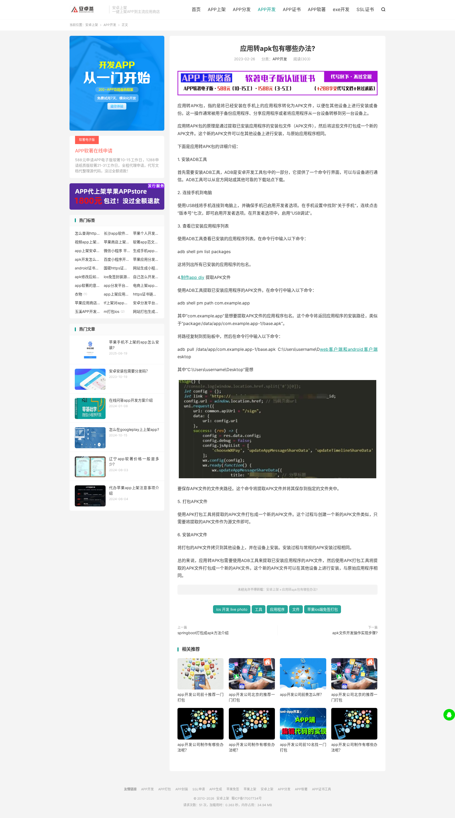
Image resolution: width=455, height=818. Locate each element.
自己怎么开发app (146, 276)
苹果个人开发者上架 (146, 233)
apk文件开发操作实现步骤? (355, 632)
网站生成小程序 (146, 268)
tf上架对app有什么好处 (117, 302)
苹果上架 (250, 789)
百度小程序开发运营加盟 (117, 259)
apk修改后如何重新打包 (88, 276)
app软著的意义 (88, 285)
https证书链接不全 (146, 294)
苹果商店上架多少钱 (117, 242)
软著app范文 (146, 242)
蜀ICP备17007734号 (246, 798)
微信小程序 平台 (117, 250)
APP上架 (217, 9)
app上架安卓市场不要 (88, 250)
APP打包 (164, 789)
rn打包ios (114, 311)
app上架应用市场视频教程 (117, 294)
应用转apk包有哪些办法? (277, 48)
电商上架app (146, 285)
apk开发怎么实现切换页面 (88, 259)
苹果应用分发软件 (146, 259)
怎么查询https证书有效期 (88, 233)
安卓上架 (88, 9)
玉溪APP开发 (88, 311)
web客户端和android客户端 (349, 349)
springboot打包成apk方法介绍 (203, 632)
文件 (296, 609)
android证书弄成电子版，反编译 (88, 268)
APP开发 (267, 9)
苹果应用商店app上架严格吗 (88, 302)
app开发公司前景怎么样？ (302, 694)
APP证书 (292, 9)
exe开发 (341, 9)
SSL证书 (365, 9)
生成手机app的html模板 (146, 250)
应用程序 (277, 609)
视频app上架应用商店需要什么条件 (88, 242)
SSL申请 (198, 789)
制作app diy (192, 277)
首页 (196, 9)
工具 (258, 609)
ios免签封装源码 (117, 276)
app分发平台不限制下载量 (117, 285)
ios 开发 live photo (231, 609)
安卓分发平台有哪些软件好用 (146, 302)
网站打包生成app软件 (146, 311)
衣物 (81, 294)
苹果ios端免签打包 (322, 609)
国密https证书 (117, 268)
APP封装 (181, 789)
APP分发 (242, 9)
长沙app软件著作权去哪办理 (117, 233)
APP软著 (317, 9)
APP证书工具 (321, 789)
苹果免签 (232, 789)
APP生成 (215, 789)
